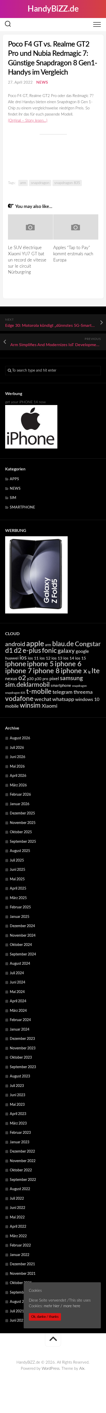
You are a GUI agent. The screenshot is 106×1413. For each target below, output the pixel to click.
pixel (54, 679)
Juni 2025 (17, 870)
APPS (14, 479)
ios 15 (80, 658)
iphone (15, 664)
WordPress (50, 1369)
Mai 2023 (17, 1105)
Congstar (88, 644)
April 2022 (18, 1226)
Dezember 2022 (22, 1151)
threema (83, 692)
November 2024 (23, 935)
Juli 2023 (17, 1086)
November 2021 (23, 1274)
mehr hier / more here (62, 1306)
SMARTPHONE (22, 507)
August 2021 (20, 1302)
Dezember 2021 (22, 1264)
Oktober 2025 (21, 832)
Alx (81, 1369)
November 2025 (23, 823)
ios (23, 658)
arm (23, 183)
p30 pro (41, 679)
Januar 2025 (19, 917)
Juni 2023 (17, 1095)
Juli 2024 (17, 973)
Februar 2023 (20, 1133)
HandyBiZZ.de (53, 9)
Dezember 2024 (22, 926)
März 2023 (18, 1123)
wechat (42, 699)
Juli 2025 (17, 860)
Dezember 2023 (22, 1039)
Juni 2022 (17, 1208)
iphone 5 (40, 664)
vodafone (19, 699)
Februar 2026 (20, 794)
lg (89, 672)
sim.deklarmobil (27, 685)
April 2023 (18, 1114)
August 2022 (20, 1189)
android (15, 644)
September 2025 (23, 842)
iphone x (74, 671)
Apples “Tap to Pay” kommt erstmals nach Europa (73, 253)
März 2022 (18, 1236)
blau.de (63, 644)
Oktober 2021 (21, 1283)
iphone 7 (18, 671)
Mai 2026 (17, 766)
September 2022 (23, 1180)
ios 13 (56, 658)
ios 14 (68, 658)
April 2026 (18, 776)
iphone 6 (68, 664)
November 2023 (23, 1048)
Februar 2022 (20, 1245)
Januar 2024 (19, 1029)
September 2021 (23, 1292)
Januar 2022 (19, 1255)
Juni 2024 (17, 982)
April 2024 (18, 1001)
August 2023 (20, 1076)
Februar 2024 (20, 1020)
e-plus (32, 650)
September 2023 (23, 1067)
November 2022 (23, 1161)
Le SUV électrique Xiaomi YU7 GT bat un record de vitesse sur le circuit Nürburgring (27, 259)
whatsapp (63, 699)
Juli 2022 (17, 1198)
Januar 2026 (19, 804)
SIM (13, 498)
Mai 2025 (17, 879)
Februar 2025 (20, 907)
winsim (30, 705)
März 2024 (18, 1011)
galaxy (66, 651)
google (82, 651)
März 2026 (18, 785)
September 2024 (23, 954)
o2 (22, 678)
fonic (49, 650)
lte (96, 671)
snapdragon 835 (67, 183)
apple (35, 644)
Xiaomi (49, 706)
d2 (18, 650)
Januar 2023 (19, 1142)
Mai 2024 (17, 992)
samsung (71, 678)
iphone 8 (46, 671)
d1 (9, 650)
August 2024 (20, 964)
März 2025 (18, 898)
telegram (62, 692)
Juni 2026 (17, 757)
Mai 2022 (17, 1217)
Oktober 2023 (21, 1057)
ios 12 (45, 658)
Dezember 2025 (22, 813)
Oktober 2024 (21, 945)
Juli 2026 (17, 748)
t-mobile (38, 691)
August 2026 (20, 738)
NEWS (42, 82)
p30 (30, 679)
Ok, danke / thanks (45, 1317)
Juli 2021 (17, 1311)
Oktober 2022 (21, 1170)
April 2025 (18, 888)
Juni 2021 (17, 1320)
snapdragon (40, 183)
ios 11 (33, 658)
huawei (12, 658)
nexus (11, 679)
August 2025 (20, 851)
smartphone (61, 686)
